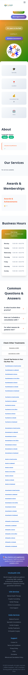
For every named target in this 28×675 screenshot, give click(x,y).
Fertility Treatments (14, 628)
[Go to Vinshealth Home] (8, 6)
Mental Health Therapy (14, 596)
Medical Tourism (14, 619)
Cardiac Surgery (14, 625)
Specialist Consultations (14, 622)
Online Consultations (14, 605)
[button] (25, 2)
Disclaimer (14, 654)
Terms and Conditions (14, 645)
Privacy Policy (14, 648)
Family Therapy (14, 602)
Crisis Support (14, 608)
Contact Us (14, 642)
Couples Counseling (14, 599)
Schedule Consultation (14, 38)
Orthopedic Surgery (14, 631)
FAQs (14, 651)
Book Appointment (19, 17)
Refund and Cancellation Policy (14, 657)
